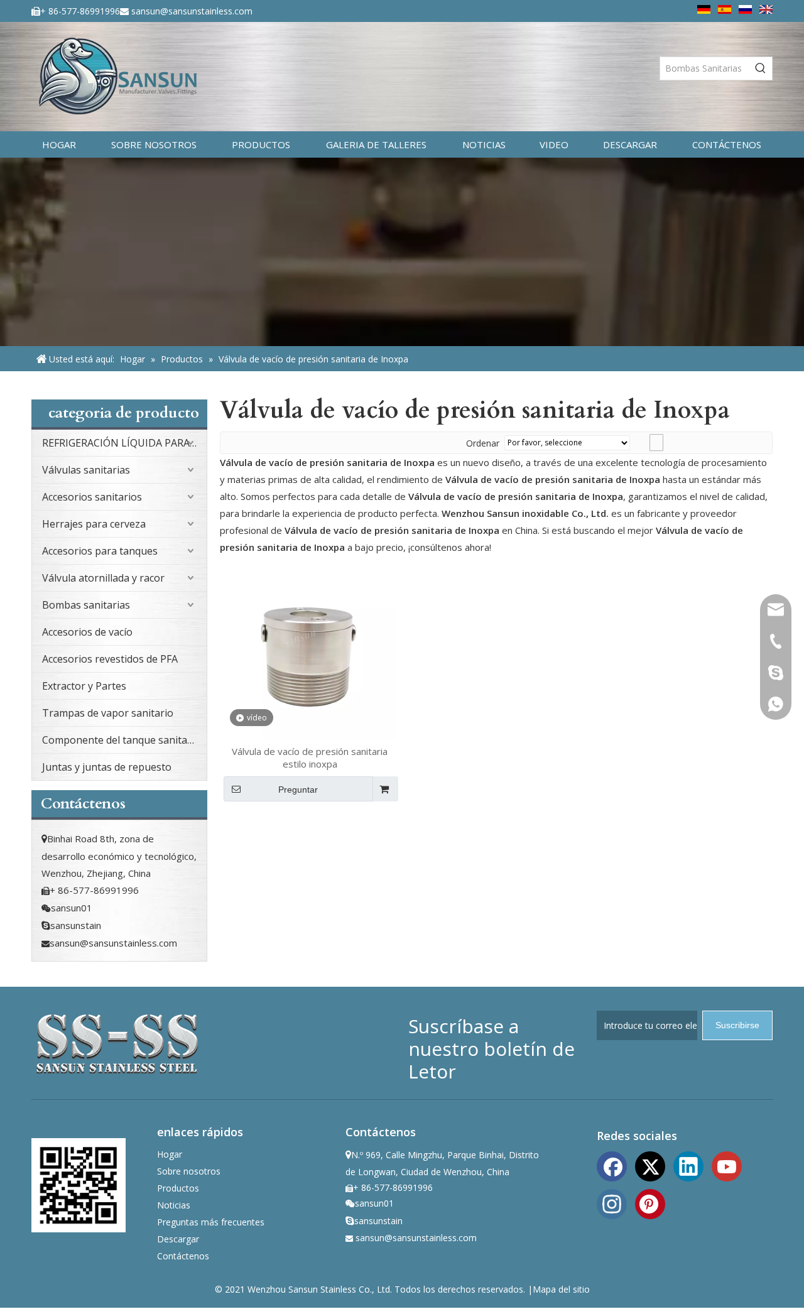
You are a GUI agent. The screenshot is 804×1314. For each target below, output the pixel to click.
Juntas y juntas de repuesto (106, 767)
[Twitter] (650, 1165)
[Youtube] (727, 1165)
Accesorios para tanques (100, 551)
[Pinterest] (650, 1203)
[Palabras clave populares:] (760, 68)
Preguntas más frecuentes (210, 1222)
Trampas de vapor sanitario (107, 713)
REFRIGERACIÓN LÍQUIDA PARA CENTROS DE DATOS (124, 443)
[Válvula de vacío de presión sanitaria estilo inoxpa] (310, 650)
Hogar (169, 1154)
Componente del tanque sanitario (121, 740)
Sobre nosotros (188, 1171)
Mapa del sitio (561, 1289)
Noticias (173, 1205)
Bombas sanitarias (86, 605)
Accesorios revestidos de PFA (110, 659)
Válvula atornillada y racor (103, 578)
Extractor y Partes (84, 686)
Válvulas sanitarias (86, 470)
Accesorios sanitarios (92, 497)
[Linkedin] (688, 1165)
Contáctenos (183, 1256)
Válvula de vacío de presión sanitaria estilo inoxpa (310, 757)
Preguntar (298, 790)
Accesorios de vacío (87, 632)
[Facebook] (612, 1165)
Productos (178, 1188)
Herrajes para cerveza (94, 524)
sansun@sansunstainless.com (192, 11)
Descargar (178, 1239)
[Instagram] (612, 1203)
